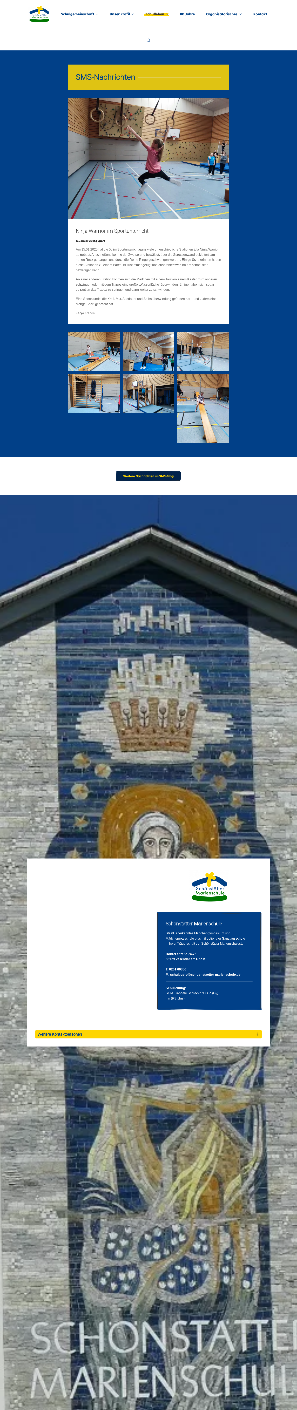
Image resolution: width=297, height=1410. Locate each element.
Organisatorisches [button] (222, 14)
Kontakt (260, 14)
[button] (148, 40)
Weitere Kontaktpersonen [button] (60, 1034)
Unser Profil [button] (120, 14)
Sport (101, 241)
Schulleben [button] (154, 14)
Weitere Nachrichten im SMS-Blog (148, 476)
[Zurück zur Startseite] (39, 14)
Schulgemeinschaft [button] (77, 14)
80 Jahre (187, 14)
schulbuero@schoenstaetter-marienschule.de (205, 974)
